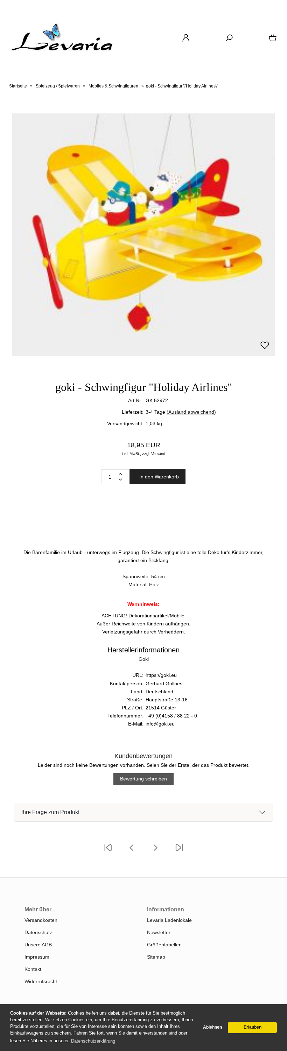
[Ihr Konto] (183, 40)
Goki (144, 659)
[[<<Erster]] (108, 852)
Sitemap (156, 957)
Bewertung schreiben (143, 779)
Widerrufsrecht (40, 981)
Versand (158, 453)
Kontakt (32, 969)
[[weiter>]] (155, 852)
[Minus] (120, 479)
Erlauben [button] (252, 1027)
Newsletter (158, 932)
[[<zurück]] (131, 852)
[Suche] (227, 40)
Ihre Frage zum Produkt (50, 812)
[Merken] (265, 348)
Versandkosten (40, 920)
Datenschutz (38, 932)
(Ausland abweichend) (191, 412)
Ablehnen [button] (212, 1027)
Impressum (36, 957)
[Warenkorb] (271, 40)
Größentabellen (164, 944)
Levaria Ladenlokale (169, 920)
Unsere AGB (38, 944)
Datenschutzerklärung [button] (93, 1041)
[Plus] (120, 474)
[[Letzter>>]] (179, 852)
